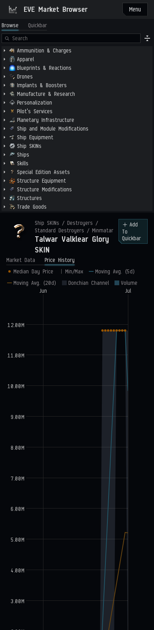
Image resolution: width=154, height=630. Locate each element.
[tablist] (24, 25)
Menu (135, 9)
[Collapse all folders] (147, 38)
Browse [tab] (10, 25)
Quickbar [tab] (37, 25)
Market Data (20, 260)
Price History (60, 260)
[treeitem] (77, 50)
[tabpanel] (77, 122)
